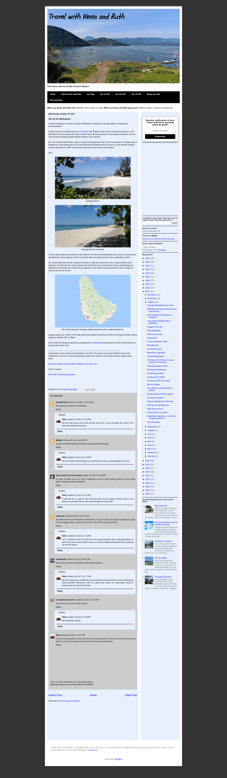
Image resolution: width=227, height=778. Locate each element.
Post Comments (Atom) (69, 701)
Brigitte (59, 440)
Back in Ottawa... (154, 384)
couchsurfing (95, 343)
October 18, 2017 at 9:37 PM (78, 559)
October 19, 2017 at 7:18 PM (79, 617)
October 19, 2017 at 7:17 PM (79, 576)
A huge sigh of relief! (155, 377)
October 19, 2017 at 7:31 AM (87, 600)
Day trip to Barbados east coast (160, 305)
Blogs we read (153, 94)
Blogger (118, 759)
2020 (147, 280)
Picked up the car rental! (157, 412)
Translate (162, 250)
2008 (147, 490)
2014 (147, 468)
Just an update (161, 558)
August (151, 430)
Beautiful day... (153, 345)
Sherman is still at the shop (158, 381)
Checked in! (152, 338)
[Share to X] (90, 389)
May (150, 442)
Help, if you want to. (155, 409)
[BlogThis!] (88, 389)
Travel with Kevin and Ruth (86, 16)
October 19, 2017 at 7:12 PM (73, 635)
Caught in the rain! (155, 327)
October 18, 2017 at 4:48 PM (94, 475)
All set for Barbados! (155, 356)
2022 (147, 273)
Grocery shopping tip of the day (160, 401)
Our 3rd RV (136, 94)
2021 (147, 277)
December (152, 295)
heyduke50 (61, 559)
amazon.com (92, 750)
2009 (147, 487)
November (152, 298)
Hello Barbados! (154, 331)
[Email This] (86, 389)
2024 (147, 266)
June (150, 438)
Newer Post (55, 695)
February (152, 452)
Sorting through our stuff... (158, 366)
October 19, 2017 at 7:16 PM (79, 536)
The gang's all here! (163, 577)
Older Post (131, 695)
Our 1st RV (105, 94)
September (152, 427)
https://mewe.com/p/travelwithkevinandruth (158, 238)
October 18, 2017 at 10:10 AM (81, 402)
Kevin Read (62, 389)
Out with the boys (154, 349)
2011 (147, 479)
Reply (58, 409)
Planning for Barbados (156, 370)
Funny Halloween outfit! (157, 342)
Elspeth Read (62, 402)
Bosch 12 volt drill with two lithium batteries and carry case (72, 364)
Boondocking (56, 100)
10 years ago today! (155, 373)
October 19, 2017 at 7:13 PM (79, 457)
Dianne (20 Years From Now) (68, 475)
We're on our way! (154, 334)
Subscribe (160, 136)
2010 (147, 483)
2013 (147, 472)
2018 (147, 288)
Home (52, 94)
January (151, 456)
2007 (147, 494)
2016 (147, 461)
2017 (147, 291)
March (150, 449)
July (149, 434)
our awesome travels (65, 600)
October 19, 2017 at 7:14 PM (79, 495)
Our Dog (90, 94)
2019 (147, 284)
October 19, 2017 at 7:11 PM (79, 419)
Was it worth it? (161, 506)
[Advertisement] (92, 722)
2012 (147, 476)
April (150, 445)
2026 (147, 258)
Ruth (64, 419)
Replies (62, 415)
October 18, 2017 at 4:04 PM (75, 440)
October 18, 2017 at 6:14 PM (77, 516)
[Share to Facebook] (92, 389)
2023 (147, 269)
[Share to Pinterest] (95, 389)
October (151, 302)
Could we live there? (163, 541)
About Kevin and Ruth (71, 94)
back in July (80, 132)
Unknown (60, 516)
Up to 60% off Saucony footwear (61, 375)
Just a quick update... (156, 398)
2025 (147, 262)
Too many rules (153, 422)
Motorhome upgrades (156, 353)
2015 (147, 465)
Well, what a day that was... (158, 405)
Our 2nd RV (120, 94)
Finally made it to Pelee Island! (160, 394)
